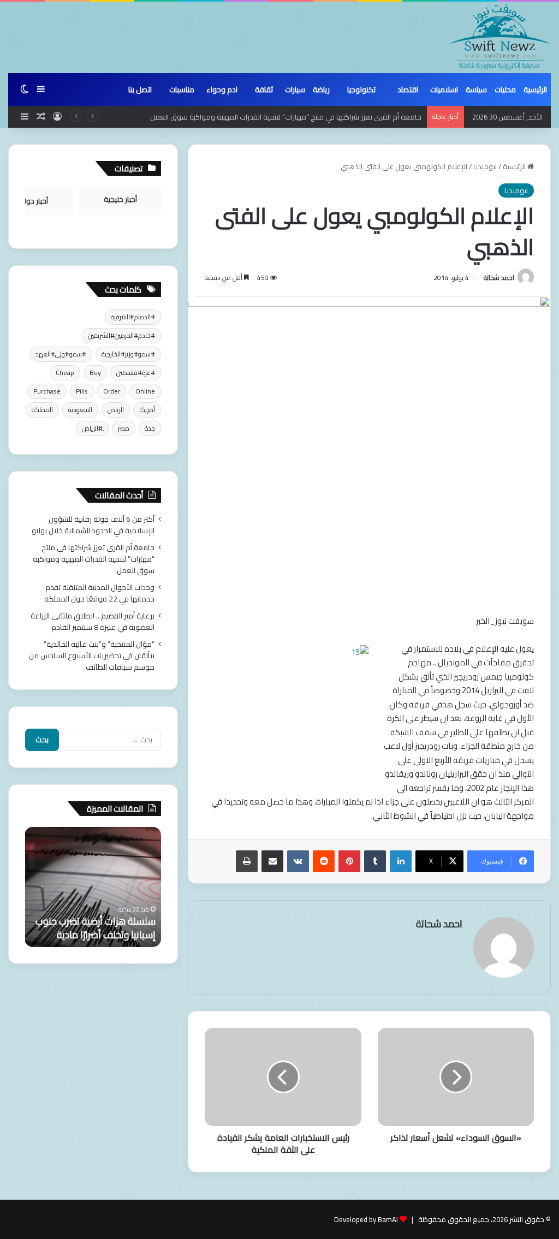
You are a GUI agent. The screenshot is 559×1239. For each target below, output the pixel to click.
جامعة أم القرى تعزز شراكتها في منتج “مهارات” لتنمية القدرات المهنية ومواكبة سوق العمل (285, 116)
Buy (95, 372)
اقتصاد (407, 89)
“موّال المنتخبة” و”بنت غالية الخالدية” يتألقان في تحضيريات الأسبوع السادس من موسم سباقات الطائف (91, 655)
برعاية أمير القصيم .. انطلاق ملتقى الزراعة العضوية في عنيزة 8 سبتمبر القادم (92, 621)
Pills (82, 391)
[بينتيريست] (349, 861)
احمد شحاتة (499, 277)
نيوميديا (485, 166)
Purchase (47, 391)
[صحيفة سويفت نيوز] (500, 37)
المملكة (42, 409)
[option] (93, 887)
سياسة (476, 89)
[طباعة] (247, 861)
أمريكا (147, 409)
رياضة (321, 89)
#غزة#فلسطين (135, 372)
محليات (505, 89)
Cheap (65, 372)
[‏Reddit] (324, 861)
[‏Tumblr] (375, 861)
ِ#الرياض (92, 428)
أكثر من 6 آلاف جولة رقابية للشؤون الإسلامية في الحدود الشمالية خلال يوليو (93, 525)
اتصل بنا (140, 89)
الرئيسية (535, 89)
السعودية (80, 409)
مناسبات (181, 89)
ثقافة (264, 89)
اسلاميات (444, 89)
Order (111, 391)
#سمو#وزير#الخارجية (128, 354)
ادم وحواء (221, 89)
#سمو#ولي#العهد (60, 354)
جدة (150, 428)
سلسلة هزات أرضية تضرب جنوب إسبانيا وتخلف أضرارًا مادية (95, 928)
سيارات (295, 89)
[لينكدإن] (401, 861)
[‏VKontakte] (298, 861)
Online (145, 391)
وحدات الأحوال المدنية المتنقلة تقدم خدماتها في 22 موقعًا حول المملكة (99, 593)
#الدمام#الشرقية (133, 317)
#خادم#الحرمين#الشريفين (121, 335)
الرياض (116, 409)
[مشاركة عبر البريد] (272, 861)
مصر (123, 428)
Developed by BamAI (366, 1219)
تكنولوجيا (361, 89)
